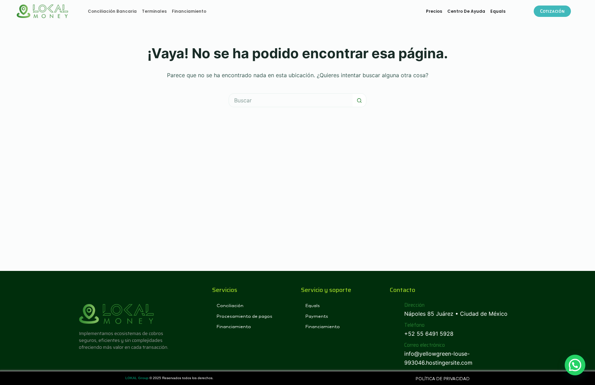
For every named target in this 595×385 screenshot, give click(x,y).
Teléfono (414, 325)
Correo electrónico (424, 345)
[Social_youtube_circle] (106, 361)
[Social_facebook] (83, 361)
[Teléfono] (394, 329)
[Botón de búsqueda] (359, 100)
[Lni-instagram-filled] (95, 361)
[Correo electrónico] (394, 354)
